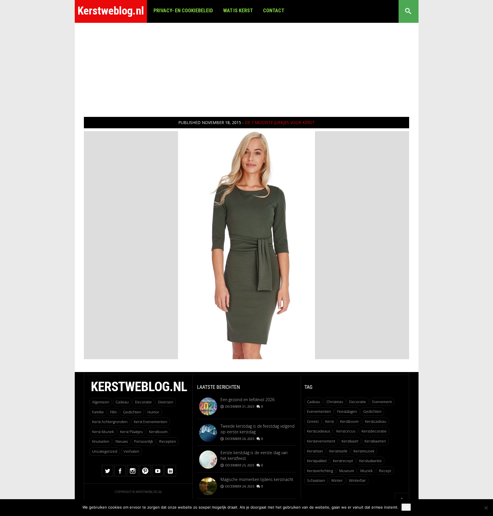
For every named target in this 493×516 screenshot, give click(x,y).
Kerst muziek (103, 431)
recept (385, 470)
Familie (98, 412)
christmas (334, 401)
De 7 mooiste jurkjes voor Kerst (280, 122)
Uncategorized (104, 451)
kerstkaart (350, 441)
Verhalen (131, 451)
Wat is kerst (238, 10)
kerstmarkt (338, 451)
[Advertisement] (246, 65)
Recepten (167, 441)
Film (113, 412)
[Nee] (486, 508)
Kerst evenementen (150, 421)
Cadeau (122, 402)
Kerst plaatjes (131, 431)
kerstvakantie (370, 460)
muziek (366, 470)
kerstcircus (345, 431)
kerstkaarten (375, 441)
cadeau (313, 401)
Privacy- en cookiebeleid (183, 10)
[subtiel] (246, 244)
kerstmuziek (363, 451)
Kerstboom (158, 431)
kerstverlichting (320, 470)
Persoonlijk (143, 441)
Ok (406, 507)
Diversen (165, 402)
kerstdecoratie (374, 431)
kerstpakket (317, 460)
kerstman (315, 451)
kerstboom (349, 421)
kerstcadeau (375, 421)
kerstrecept (343, 460)
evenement (382, 401)
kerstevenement (321, 441)
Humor (153, 412)
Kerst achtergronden (110, 421)
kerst (329, 421)
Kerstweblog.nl (111, 10)
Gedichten (132, 412)
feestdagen (347, 411)
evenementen (319, 411)
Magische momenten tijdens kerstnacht (257, 479)
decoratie (357, 401)
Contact (273, 10)
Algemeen (100, 402)
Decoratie (143, 402)
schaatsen (316, 480)
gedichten (372, 411)
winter (337, 480)
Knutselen (100, 441)
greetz (313, 421)
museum (346, 470)
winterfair (357, 480)
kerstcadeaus (318, 431)
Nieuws (122, 441)
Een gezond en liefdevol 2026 (247, 399)
